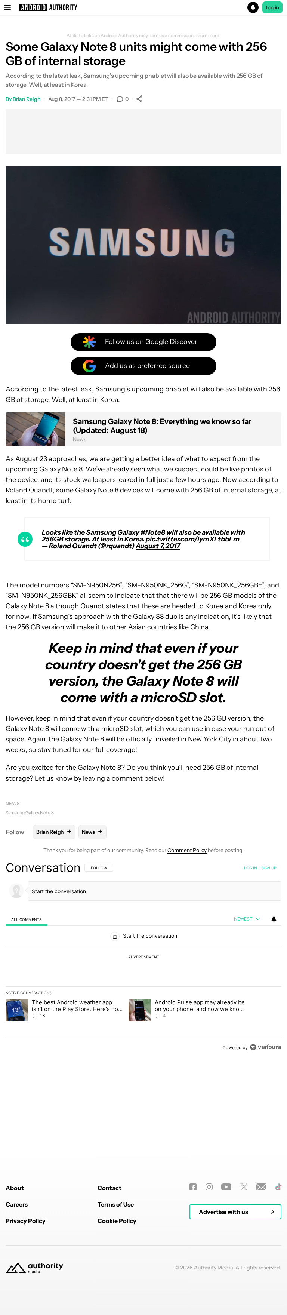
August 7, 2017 (158, 546)
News (13, 803)
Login (272, 7)
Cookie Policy (117, 1221)
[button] (143, 7)
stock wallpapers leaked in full (109, 480)
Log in (250, 868)
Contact (109, 1188)
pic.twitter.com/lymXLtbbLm (193, 539)
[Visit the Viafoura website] (265, 1047)
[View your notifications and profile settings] (273, 919)
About (15, 1188)
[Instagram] (209, 1186)
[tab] (26, 919)
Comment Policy (187, 850)
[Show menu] (7, 7)
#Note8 (153, 532)
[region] (143, 957)
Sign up (268, 868)
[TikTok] (278, 1186)
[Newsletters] (261, 1186)
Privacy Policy (26, 1221)
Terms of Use (116, 1204)
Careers (17, 1204)
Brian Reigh (26, 99)
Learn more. (207, 35)
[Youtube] (226, 1186)
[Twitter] (243, 1186)
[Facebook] (193, 1186)
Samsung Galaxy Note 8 (30, 812)
